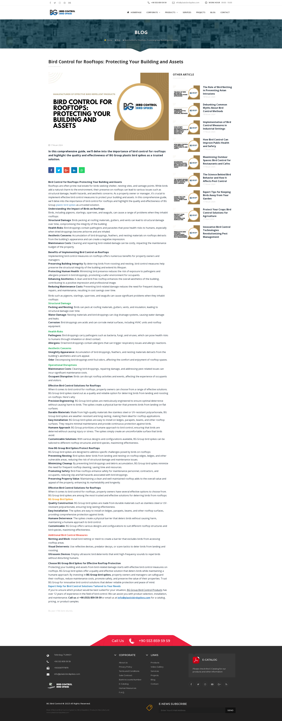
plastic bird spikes (66, 205)
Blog (118, 40)
